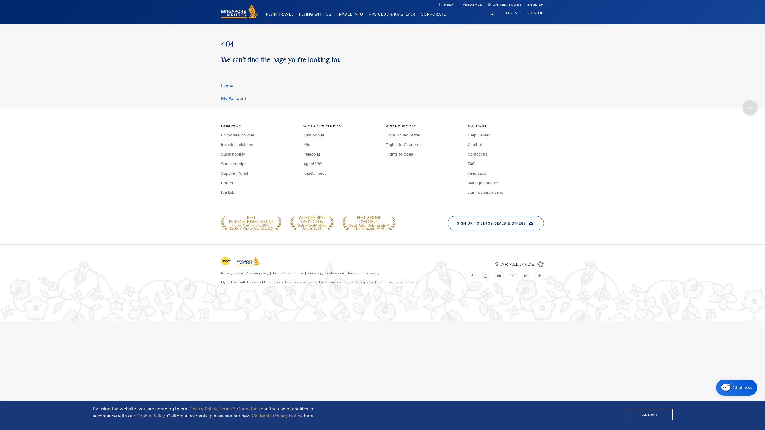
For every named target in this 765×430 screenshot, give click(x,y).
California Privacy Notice (277, 416)
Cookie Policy (150, 416)
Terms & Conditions (239, 409)
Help (449, 5)
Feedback (473, 5)
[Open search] (495, 18)
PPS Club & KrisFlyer (392, 14)
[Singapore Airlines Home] (239, 16)
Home (227, 86)
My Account (233, 99)
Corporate (433, 14)
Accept (650, 414)
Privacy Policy (203, 409)
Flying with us (315, 14)
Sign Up (535, 13)
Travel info (350, 14)
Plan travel (280, 14)
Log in (510, 13)
